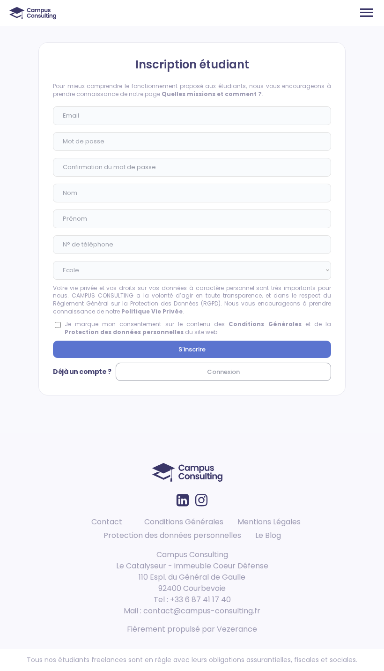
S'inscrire (192, 349)
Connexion (223, 371)
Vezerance (237, 629)
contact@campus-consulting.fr (201, 610)
